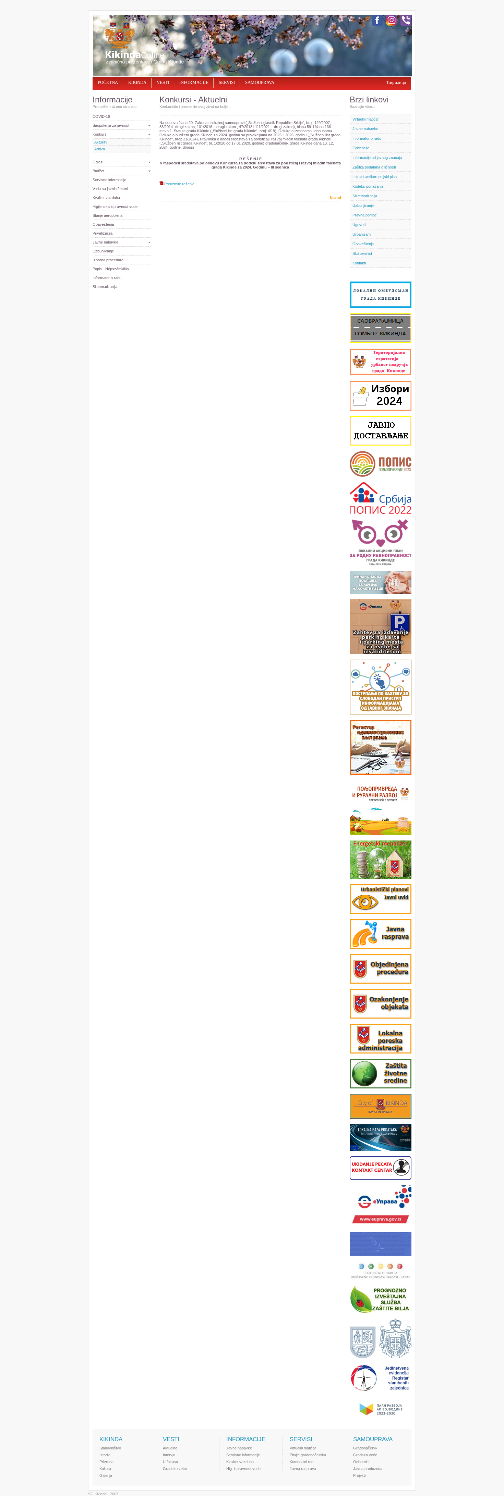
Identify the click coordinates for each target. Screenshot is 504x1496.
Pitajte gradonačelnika (308, 1455)
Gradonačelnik (365, 1448)
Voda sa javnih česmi (110, 189)
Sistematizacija (105, 287)
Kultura (105, 1469)
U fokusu (170, 1462)
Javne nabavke (105, 242)
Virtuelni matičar (365, 119)
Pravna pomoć (364, 215)
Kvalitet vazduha (106, 198)
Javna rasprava (303, 1469)
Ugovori (358, 225)
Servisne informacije (109, 180)
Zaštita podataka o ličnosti (374, 167)
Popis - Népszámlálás (111, 269)
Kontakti (359, 263)
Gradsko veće (175, 1469)
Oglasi (98, 162)
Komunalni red (301, 1462)
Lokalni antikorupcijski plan (374, 177)
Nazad (335, 198)
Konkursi (100, 134)
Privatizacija (102, 233)
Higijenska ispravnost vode (115, 206)
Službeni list (362, 253)
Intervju (169, 1455)
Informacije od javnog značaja (377, 157)
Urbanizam (361, 234)
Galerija (105, 1475)
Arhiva (99, 149)
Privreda (106, 1462)
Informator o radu (107, 278)
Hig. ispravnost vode (243, 1469)
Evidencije (360, 148)
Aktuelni (100, 142)
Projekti (359, 1475)
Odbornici (361, 1462)
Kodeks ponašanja (367, 186)
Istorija (104, 1455)
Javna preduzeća (367, 1469)
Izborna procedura (108, 260)
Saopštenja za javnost (111, 125)
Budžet (98, 171)
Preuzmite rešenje (179, 184)
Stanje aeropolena (107, 215)
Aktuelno (170, 1448)
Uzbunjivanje (103, 251)
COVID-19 (101, 116)
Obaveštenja (103, 224)
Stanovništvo (110, 1448)
